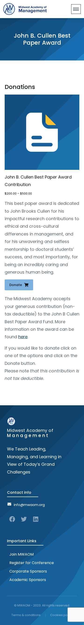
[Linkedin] (35, 519)
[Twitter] (24, 519)
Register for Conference (31, 562)
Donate (15, 285)
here (23, 337)
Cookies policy (61, 615)
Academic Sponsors (27, 579)
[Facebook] (12, 519)
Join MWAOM (21, 554)
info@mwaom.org (29, 504)
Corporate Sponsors (28, 571)
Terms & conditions (26, 615)
